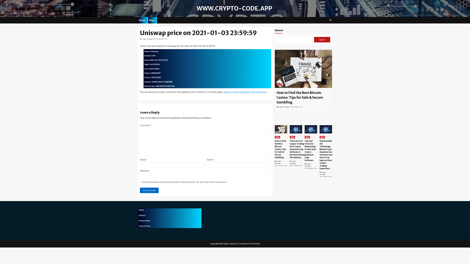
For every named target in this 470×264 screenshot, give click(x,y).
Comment (146, 125)
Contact (142, 215)
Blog (151, 20)
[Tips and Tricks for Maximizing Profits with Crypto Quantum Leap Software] (311, 129)
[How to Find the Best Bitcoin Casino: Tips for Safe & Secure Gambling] (303, 69)
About (141, 210)
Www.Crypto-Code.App (234, 8)
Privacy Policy (144, 221)
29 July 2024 (159, 39)
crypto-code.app (147, 39)
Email (210, 159)
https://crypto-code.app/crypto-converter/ (245, 91)
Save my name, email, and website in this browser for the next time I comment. (185, 182)
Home (142, 20)
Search (279, 30)
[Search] (330, 20)
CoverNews (243, 243)
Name (144, 159)
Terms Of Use (144, 226)
